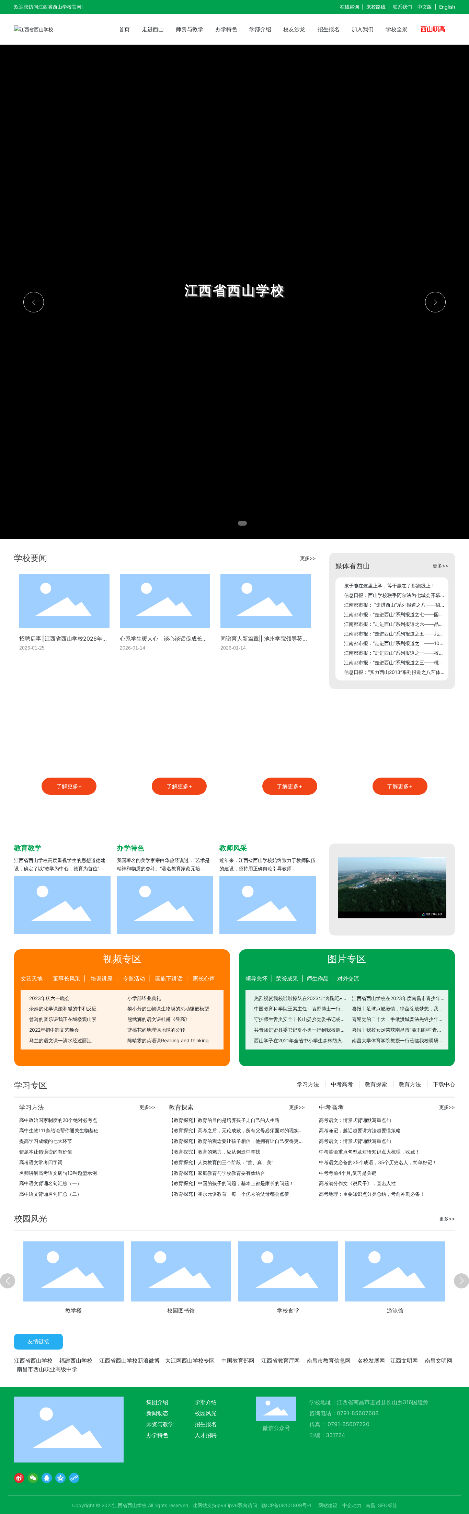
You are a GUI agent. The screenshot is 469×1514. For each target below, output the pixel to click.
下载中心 (444, 1084)
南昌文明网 (438, 1361)
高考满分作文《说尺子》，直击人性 (357, 1183)
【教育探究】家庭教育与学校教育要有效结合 (217, 1173)
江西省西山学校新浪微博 (129, 1361)
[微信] (33, 1478)
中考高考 (342, 1084)
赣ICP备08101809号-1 (286, 1505)
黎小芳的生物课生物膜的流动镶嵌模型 (168, 1008)
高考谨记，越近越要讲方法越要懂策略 (360, 1130)
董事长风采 (66, 978)
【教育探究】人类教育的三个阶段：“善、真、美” (221, 1162)
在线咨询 (349, 7)
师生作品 (318, 978)
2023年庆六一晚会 (49, 998)
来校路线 (376, 7)
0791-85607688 (358, 1413)
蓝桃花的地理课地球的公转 (156, 1030)
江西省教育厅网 (280, 1361)
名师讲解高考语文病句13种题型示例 (58, 1173)
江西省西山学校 (33, 1361)
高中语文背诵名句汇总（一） (50, 1183)
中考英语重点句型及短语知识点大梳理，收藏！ (369, 1152)
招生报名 (206, 1424)
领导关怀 (256, 978)
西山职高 (433, 29)
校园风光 (206, 1413)
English (447, 7)
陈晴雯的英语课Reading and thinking (168, 1040)
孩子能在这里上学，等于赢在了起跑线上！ (389, 585)
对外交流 (348, 978)
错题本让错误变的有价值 (45, 1152)
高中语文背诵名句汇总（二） (50, 1194)
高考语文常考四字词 (40, 1162)
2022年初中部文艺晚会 (54, 1030)
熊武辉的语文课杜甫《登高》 (158, 1019)
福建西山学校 (75, 1361)
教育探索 (376, 1084)
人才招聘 (206, 1435)
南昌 (370, 1505)
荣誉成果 (287, 978)
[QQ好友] (47, 1478)
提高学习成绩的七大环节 (45, 1141)
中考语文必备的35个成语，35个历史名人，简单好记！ (378, 1162)
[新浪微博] (19, 1478)
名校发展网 (371, 1361)
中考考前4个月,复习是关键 (347, 1173)
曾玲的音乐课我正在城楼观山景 (62, 1019)
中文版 (424, 7)
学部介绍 (206, 1402)
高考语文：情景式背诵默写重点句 (355, 1120)
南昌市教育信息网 (329, 1361)
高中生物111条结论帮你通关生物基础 (59, 1130)
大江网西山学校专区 (190, 1361)
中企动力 (352, 1505)
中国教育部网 (237, 1361)
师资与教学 (160, 1424)
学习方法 (308, 1084)
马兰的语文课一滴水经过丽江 (60, 1040)
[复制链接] (74, 1478)
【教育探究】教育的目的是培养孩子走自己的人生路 (224, 1120)
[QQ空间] (60, 1478)
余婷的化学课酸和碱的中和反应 (62, 1008)
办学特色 (157, 1435)
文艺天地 (32, 978)
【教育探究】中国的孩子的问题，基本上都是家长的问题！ (231, 1183)
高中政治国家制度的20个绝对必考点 (58, 1120)
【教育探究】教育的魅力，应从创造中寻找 (214, 1152)
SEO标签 (387, 1505)
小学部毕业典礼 (144, 998)
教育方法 (410, 1084)
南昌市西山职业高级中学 (47, 1369)
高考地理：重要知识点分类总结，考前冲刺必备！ (372, 1194)
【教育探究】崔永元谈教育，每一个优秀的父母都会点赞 (229, 1194)
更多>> (308, 558)
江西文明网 (404, 1361)
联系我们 (402, 7)
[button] (226, 523)
